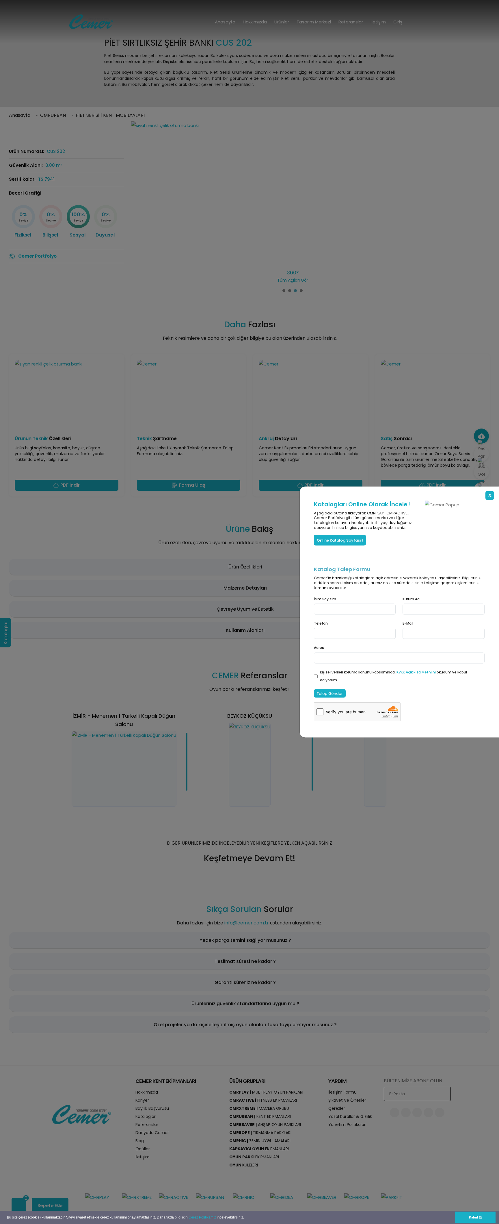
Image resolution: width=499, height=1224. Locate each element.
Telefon (321, 623)
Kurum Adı (411, 599)
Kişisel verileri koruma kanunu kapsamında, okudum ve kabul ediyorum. (393, 675)
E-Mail (408, 623)
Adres (319, 647)
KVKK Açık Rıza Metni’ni (416, 671)
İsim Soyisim (325, 599)
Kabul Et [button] (475, 1217)
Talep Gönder (330, 693)
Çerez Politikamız (202, 1217)
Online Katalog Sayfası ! (340, 540)
